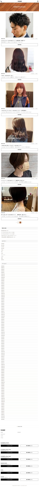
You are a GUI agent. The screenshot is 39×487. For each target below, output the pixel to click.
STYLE (2, 437)
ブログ (36, 38)
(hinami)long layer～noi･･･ (5, 230)
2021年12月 (3, 351)
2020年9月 (2, 369)
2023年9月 (2, 317)
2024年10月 (3, 296)
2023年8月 (2, 319)
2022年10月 (3, 335)
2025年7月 (2, 282)
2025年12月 (3, 274)
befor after (2, 245)
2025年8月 (2, 280)
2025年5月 (2, 285)
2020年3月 (2, 377)
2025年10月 (3, 277)
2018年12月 (3, 398)
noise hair (32, 108)
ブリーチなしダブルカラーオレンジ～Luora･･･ (8, 232)
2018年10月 (3, 401)
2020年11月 (3, 366)
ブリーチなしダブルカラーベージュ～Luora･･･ (8, 233)
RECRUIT (19, 432)
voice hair (32, 38)
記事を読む (19, 44)
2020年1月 (2, 380)
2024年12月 (3, 293)
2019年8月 (2, 385)
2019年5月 (2, 390)
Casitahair (2, 243)
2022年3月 (2, 346)
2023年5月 (2, 324)
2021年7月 (2, 356)
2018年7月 (2, 406)
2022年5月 (2, 343)
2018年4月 (2, 409)
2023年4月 (2, 325)
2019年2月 (2, 395)
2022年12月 (3, 332)
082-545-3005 (10, 452)
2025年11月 (3, 275)
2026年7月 (2, 267)
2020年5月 (2, 374)
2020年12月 (3, 364)
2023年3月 (2, 327)
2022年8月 (2, 338)
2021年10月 (3, 354)
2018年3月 (2, 411)
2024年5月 (2, 304)
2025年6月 (2, 283)
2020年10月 (3, 367)
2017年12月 (3, 416)
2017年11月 (3, 417)
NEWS (2, 432)
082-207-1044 (10, 472)
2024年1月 (2, 311)
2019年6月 (2, 388)
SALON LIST (3, 434)
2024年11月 (3, 295)
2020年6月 (2, 372)
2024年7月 (2, 301)
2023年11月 (3, 314)
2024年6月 (2, 303)
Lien (1, 251)
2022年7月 (2, 340)
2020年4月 (2, 375)
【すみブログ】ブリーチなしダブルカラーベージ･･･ (9, 235)
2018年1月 (2, 414)
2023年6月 (2, 322)
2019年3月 (2, 393)
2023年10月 (3, 316)
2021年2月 (2, 361)
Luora (2, 253)
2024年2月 (2, 309)
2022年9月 (2, 337)
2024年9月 (2, 298)
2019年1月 (2, 396)
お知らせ (2, 259)
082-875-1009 (10, 445)
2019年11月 (3, 382)
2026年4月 (2, 272)
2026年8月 (2, 266)
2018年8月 (2, 404)
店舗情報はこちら (29, 445)
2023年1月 (2, 330)
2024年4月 (2, 306)
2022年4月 (2, 345)
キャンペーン (3, 254)
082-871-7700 (10, 459)
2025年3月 (2, 288)
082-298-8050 (10, 479)
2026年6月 (2, 269)
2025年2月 (2, 290)
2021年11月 (3, 353)
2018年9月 (2, 403)
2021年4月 (2, 359)
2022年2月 (2, 348)
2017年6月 (2, 419)
